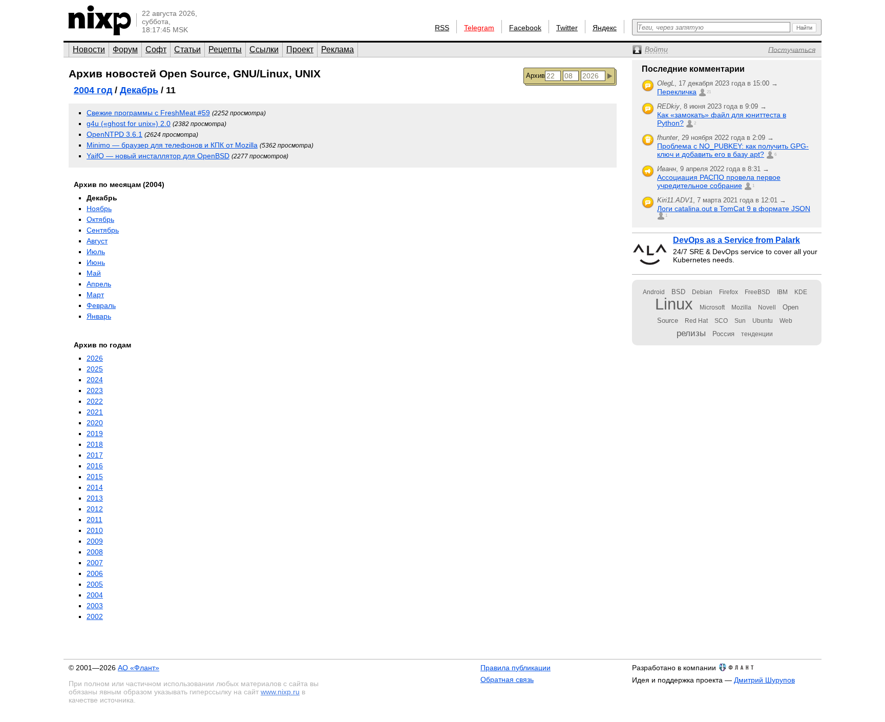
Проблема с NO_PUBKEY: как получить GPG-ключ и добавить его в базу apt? (733, 150)
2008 (95, 552)
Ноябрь (99, 208)
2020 (95, 423)
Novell (767, 307)
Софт (155, 49)
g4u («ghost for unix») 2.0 (129, 123)
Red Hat (696, 321)
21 (709, 92)
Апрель (99, 284)
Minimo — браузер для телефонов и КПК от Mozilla (172, 145)
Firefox (728, 292)
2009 (95, 541)
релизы (691, 333)
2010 (95, 530)
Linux (674, 304)
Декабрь (139, 90)
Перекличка (677, 92)
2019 (95, 433)
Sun (740, 321)
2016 (95, 466)
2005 (95, 584)
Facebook (525, 28)
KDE (800, 292)
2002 (95, 616)
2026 (95, 358)
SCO (721, 321)
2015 (95, 476)
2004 (95, 595)
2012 (95, 509)
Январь (99, 316)
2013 (95, 498)
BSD (678, 292)
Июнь (96, 262)
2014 (95, 487)
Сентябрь (103, 230)
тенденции (757, 334)
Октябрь (100, 219)
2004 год (93, 90)
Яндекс (605, 28)
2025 (95, 369)
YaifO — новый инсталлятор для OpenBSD (158, 156)
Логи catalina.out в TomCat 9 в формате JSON (733, 208)
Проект (299, 49)
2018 (95, 444)
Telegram (479, 28)
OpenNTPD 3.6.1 (114, 134)
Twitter (567, 28)
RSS (442, 28)
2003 (95, 606)
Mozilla (741, 307)
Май (94, 273)
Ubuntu (762, 321)
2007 (95, 563)
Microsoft (712, 307)
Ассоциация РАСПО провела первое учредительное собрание (719, 181)
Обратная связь (507, 679)
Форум (125, 49)
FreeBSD (757, 292)
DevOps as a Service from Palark (736, 240)
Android (654, 292)
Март (95, 295)
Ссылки (264, 49)
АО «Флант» (138, 668)
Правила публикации (515, 668)
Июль (96, 251)
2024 (95, 380)
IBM (782, 292)
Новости (89, 49)
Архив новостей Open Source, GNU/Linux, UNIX (195, 73)
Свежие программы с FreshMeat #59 (148, 113)
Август (97, 241)
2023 (95, 390)
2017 (95, 455)
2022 (95, 401)
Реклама (337, 49)
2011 (94, 519)
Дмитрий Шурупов (764, 680)
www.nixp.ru (280, 692)
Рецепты (225, 49)
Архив (535, 75)
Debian (702, 292)
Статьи (187, 49)
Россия (723, 334)
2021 (95, 412)
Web (785, 321)
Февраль (101, 305)
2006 (95, 573)
